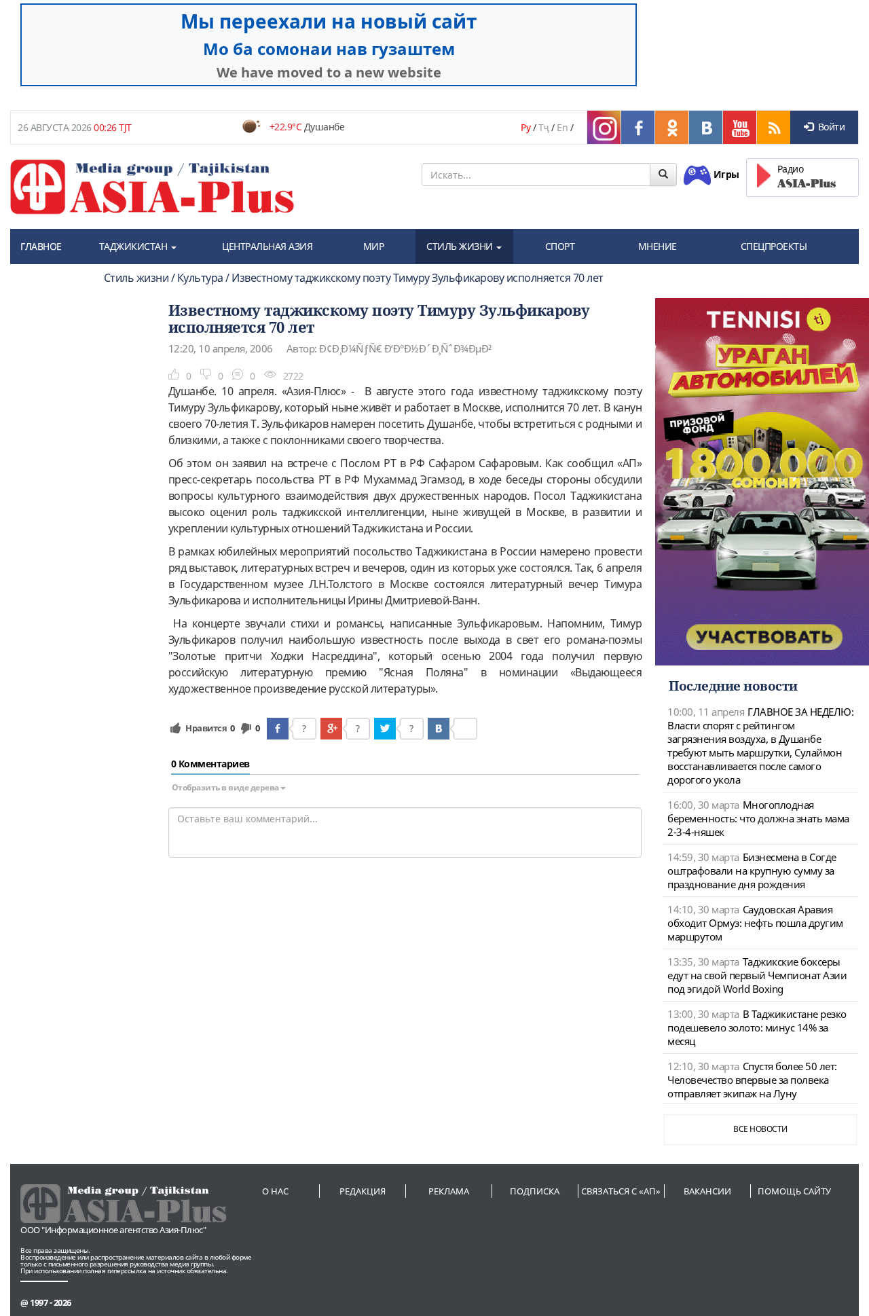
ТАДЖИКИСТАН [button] (134, 246)
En (562, 127)
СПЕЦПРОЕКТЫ (774, 246)
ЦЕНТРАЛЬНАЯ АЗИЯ (267, 246)
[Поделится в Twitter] (385, 728)
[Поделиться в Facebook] (278, 728)
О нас (275, 1191)
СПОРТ (560, 246)
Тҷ (543, 127)
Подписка (534, 1191)
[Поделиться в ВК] (438, 728)
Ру (525, 127)
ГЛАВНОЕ (41, 246)
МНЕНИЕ (657, 246)
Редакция (362, 1191)
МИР (373, 246)
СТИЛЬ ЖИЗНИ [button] (460, 246)
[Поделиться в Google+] (331, 728)
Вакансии (707, 1191)
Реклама (448, 1191)
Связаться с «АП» (621, 1191)
